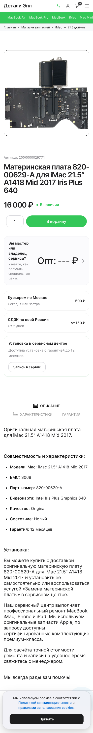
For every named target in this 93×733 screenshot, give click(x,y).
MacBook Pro (38, 17)
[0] (77, 6)
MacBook (58, 17)
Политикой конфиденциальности (45, 703)
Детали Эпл (18, 6)
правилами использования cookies (46, 708)
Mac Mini (86, 17)
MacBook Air (16, 17)
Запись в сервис (27, 367)
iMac (72, 17)
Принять (46, 719)
